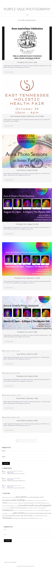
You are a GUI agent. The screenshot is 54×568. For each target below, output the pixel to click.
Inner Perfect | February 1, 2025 (27, 398)
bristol (33, 500)
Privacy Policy (13, 562)
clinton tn (16, 503)
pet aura (27, 513)
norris (49, 510)
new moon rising (43, 510)
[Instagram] (29, 2)
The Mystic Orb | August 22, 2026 (27, 224)
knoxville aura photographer (39, 505)
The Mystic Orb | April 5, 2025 (27, 332)
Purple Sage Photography (27, 9)
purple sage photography (24, 515)
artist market (12, 497)
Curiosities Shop (39, 503)
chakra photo (11, 503)
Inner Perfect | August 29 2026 (27, 170)
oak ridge (4, 513)
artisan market (5, 497)
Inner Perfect (10, 505)
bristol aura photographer (41, 500)
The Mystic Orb (33, 518)
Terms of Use (6, 562)
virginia (40, 518)
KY (27, 507)
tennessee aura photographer (20, 518)
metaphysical (7, 510)
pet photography (37, 513)
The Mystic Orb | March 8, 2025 (27, 376)
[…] (24, 473)
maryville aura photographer (39, 508)
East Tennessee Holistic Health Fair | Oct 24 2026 (27, 116)
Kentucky (16, 505)
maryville (31, 508)
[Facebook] (25, 2)
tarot (46, 515)
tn (38, 518)
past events (18, 513)
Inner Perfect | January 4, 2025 (27, 421)
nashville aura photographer (26, 510)
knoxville (22, 505)
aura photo (21, 496)
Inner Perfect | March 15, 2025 (27, 354)
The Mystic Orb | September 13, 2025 (27, 278)
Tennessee (6, 518)
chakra (4, 503)
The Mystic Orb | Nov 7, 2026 (27, 62)
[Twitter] (23, 2)
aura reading (18, 500)
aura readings (28, 500)
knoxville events (5, 507)
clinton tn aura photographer (26, 503)
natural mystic (35, 510)
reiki (34, 515)
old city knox (10, 513)
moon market (16, 510)
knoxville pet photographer (18, 508)
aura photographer (33, 497)
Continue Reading (9, 72)
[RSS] (31, 2)
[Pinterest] (27, 2)
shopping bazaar (39, 515)
